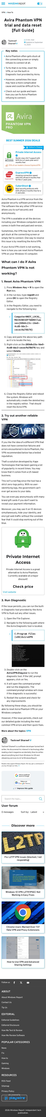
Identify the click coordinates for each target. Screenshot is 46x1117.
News (4, 1048)
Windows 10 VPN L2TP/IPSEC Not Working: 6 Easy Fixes (23, 894)
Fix (3, 1053)
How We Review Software (13, 1035)
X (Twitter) (21, 982)
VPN (3, 12)
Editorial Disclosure (10, 1025)
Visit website (9, 592)
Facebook (14, 982)
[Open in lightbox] (23, 431)
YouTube (28, 982)
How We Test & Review (12, 1030)
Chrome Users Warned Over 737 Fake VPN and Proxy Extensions (23, 929)
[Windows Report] (16, 3)
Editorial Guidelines (10, 1020)
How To (10, 12)
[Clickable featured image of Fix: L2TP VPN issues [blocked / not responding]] (23, 843)
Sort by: (25, 812)
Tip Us (4, 1007)
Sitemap (5, 1086)
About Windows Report (12, 997)
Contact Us (7, 1002)
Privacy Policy (8, 1091)
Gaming (5, 1063)
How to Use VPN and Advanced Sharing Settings (23, 964)
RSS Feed (6, 1081)
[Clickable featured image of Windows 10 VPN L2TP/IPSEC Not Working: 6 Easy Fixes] (23, 878)
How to (5, 1058)
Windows (6, 1068)
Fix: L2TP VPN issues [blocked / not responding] (23, 859)
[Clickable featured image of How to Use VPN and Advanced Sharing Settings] (23, 947)
